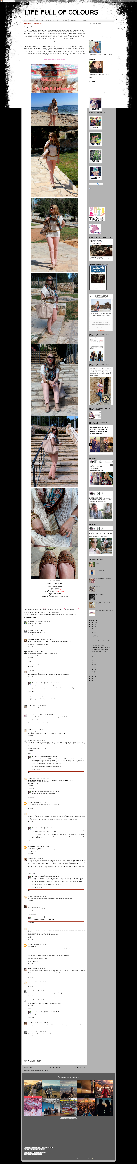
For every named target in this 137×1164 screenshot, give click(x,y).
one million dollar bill (99, 643)
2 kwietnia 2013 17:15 (38, 729)
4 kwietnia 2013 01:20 (39, 1031)
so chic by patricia (34, 714)
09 (93, 662)
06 (93, 656)
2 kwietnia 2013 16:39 (40, 696)
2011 (92, 622)
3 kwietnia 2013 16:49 (52, 917)
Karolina (30, 705)
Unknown (30, 802)
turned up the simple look (100, 649)
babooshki (30, 651)
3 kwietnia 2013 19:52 (43, 1022)
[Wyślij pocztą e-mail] (52, 612)
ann (28, 858)
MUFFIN (29, 729)
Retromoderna (31, 846)
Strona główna (54, 1067)
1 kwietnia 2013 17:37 (40, 630)
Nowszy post (28, 1067)
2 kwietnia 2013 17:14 (46, 714)
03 (93, 632)
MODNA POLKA (84, 20)
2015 (92, 674)
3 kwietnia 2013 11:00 (52, 828)
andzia (29, 905)
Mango (62, 614)
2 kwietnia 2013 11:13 (43, 671)
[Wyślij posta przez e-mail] (49, 612)
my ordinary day (100, 594)
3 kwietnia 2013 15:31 (39, 928)
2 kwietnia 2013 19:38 (42, 778)
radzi (29, 662)
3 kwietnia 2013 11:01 (52, 683)
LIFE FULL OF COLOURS (61, 12)
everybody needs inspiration (104, 610)
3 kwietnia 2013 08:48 (42, 846)
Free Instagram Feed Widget (69, 1118)
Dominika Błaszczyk (33, 639)
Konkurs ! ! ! (100, 586)
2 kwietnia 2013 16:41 (39, 705)
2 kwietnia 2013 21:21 (39, 802)
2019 (92, 680)
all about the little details (101, 647)
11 (93, 667)
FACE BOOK (56, 20)
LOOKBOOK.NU (74, 20)
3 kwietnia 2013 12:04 (36, 858)
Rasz (29, 1000)
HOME (25, 20)
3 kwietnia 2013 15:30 (38, 905)
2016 (92, 676)
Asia (29, 991)
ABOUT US (48, 20)
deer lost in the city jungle (101, 641)
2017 (92, 678)
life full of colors (38, 683)
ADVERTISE (39, 20)
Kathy (29, 740)
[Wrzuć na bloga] (54, 612)
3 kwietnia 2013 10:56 (52, 756)
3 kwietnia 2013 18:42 (37, 991)
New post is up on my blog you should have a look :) (44, 934)
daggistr (30, 968)
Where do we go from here (103, 578)
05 (93, 654)
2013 (92, 626)
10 (93, 665)
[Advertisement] (99, 694)
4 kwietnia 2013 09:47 (52, 1011)
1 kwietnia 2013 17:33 (43, 621)
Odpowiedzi (32, 680)
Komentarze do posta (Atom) (39, 1070)
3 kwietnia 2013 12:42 (39, 896)
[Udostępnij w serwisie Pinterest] (58, 612)
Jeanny (30, 1031)
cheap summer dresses (31, 609)
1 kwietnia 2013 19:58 (40, 651)
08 (93, 660)
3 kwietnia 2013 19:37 (37, 1000)
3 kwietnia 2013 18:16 (39, 982)
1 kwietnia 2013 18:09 (46, 639)
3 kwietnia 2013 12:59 (52, 876)
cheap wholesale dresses (67, 609)
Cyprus (32, 614)
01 (93, 628)
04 (93, 635)
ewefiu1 (30, 896)
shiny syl (30, 630)
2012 (92, 624)
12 (93, 669)
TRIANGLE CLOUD (32, 621)
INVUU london (39, 614)
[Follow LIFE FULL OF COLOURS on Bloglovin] (96, 184)
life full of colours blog (52, 614)
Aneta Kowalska (32, 1022)
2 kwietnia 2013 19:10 (38, 740)
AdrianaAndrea (32, 813)
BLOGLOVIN (55, 60)
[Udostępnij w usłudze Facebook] (57, 612)
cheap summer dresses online (48, 609)
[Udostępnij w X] (55, 612)
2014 (92, 672)
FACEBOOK (47, 60)
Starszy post (80, 1067)
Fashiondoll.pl (32, 671)
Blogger (92, 1158)
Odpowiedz (30, 625)
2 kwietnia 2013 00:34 (38, 662)
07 (93, 658)
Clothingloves (100, 570)
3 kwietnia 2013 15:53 (39, 968)
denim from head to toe (99, 651)
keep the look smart (98, 645)
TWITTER (64, 20)
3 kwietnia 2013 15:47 (39, 944)
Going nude (95, 636)
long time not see (97, 639)
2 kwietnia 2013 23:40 (43, 813)
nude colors (69, 614)
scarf (75, 614)
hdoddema (70, 1158)
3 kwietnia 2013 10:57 (52, 791)
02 (93, 630)
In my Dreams (31, 778)
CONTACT (31, 20)
